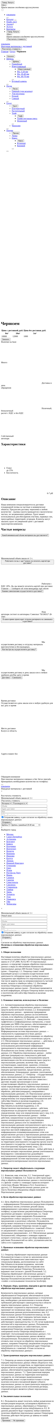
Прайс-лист (11, 22)
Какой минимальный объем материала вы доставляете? (25, 535)
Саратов (10, 880)
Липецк (9, 861)
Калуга (9, 858)
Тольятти (10, 894)
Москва (9, 834)
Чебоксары (11, 904)
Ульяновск (11, 899)
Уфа (8, 901)
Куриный (21, 143)
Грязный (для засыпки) (22, 91)
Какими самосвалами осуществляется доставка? (22, 591)
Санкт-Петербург (14, 837)
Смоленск (10, 885)
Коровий (21, 146)
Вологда (10, 851)
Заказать (5, 339)
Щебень (10, 59)
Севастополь (12, 882)
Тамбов (9, 889)
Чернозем (16, 126)
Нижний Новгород (15, 863)
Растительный (18, 111)
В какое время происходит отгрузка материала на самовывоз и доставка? (27, 620)
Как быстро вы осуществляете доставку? (19, 649)
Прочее (9, 130)
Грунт (12, 51)
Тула (8, 897)
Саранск (10, 877)
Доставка (6, 678)
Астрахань (11, 839)
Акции (9, 24)
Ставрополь (11, 887)
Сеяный (15, 98)
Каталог (10, 19)
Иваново (10, 856)
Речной (15, 96)
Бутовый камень (19, 81)
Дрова (14, 136)
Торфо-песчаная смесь (27, 118)
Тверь (9, 892)
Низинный (22, 121)
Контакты (10, 29)
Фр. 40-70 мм (23, 76)
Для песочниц (18, 94)
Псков (9, 870)
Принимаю (6, 1421)
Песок (9, 86)
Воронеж (10, 853)
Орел (8, 868)
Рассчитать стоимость (16, 39)
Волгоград (11, 849)
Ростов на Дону (13, 873)
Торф (14, 113)
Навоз (14, 138)
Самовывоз (16, 678)
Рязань (9, 875)
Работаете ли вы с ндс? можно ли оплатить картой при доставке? (27, 562)
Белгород (10, 841)
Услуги (9, 26)
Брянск (9, 844)
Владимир (11, 846)
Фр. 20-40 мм (23, 74)
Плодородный (18, 108)
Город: (7, 2)
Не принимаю (18, 1421)
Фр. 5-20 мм (22, 72)
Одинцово (11, 865)
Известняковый (19, 66)
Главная (4, 51)
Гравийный (17, 64)
